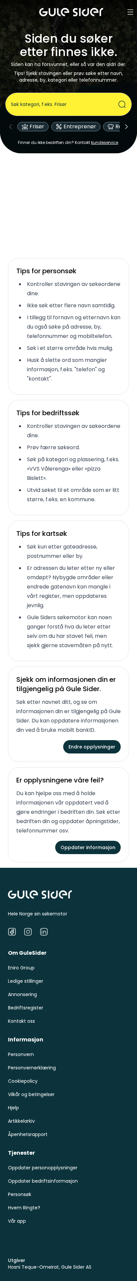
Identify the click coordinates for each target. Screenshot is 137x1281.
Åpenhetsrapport (28, 1134)
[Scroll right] (126, 126)
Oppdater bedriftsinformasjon (43, 1181)
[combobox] (64, 104)
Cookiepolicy (23, 1081)
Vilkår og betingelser (31, 1094)
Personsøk (19, 1194)
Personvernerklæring (32, 1067)
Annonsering (22, 994)
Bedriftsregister (25, 1007)
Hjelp (13, 1107)
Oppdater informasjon (88, 847)
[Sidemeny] (130, 12)
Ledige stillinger (25, 981)
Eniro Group (21, 967)
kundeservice (104, 142)
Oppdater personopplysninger (42, 1167)
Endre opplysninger (91, 746)
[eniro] (71, 12)
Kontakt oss (21, 1021)
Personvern (21, 1054)
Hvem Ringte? (24, 1207)
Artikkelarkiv (21, 1121)
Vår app (17, 1221)
